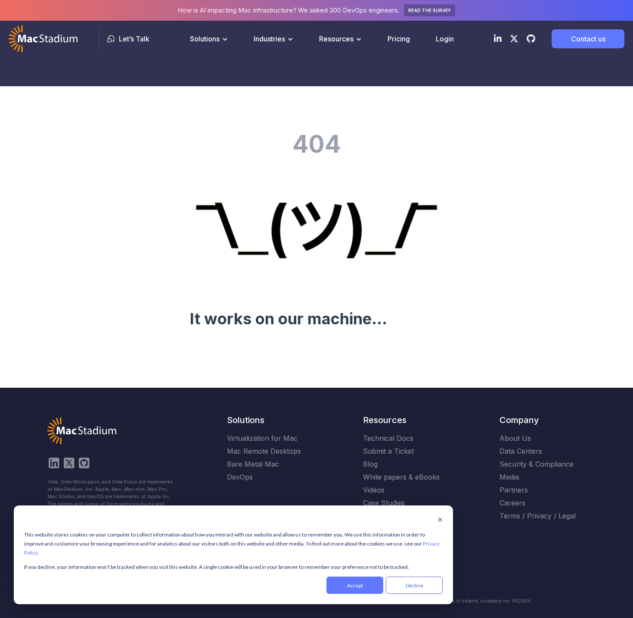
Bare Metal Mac (253, 464)
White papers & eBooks (401, 477)
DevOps (240, 477)
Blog (370, 464)
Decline (414, 585)
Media (509, 477)
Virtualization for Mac (262, 438)
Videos (374, 490)
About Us (515, 438)
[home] (43, 38)
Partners (514, 490)
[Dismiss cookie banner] (440, 520)
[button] (209, 39)
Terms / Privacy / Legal (538, 515)
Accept (355, 585)
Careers (512, 503)
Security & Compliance (537, 464)
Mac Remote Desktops (264, 451)
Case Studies (384, 503)
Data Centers (521, 451)
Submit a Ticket (388, 451)
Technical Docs (388, 438)
